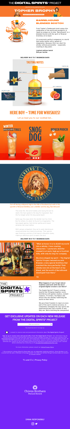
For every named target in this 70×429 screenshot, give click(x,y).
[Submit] (51, 324)
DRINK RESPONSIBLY (35, 419)
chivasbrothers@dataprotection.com (46, 343)
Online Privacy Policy (47, 347)
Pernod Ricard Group (8, 338)
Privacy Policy (41, 360)
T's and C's (28, 360)
